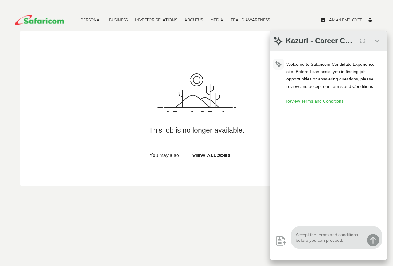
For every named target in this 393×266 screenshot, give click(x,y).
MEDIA (216, 20)
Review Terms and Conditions (315, 101)
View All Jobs (211, 155)
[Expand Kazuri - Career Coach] (362, 41)
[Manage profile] (371, 19)
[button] (341, 20)
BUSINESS (118, 20)
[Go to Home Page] (39, 20)
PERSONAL (91, 20)
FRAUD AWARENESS (250, 20)
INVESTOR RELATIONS (156, 20)
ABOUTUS (194, 20)
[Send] (373, 240)
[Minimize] (377, 41)
